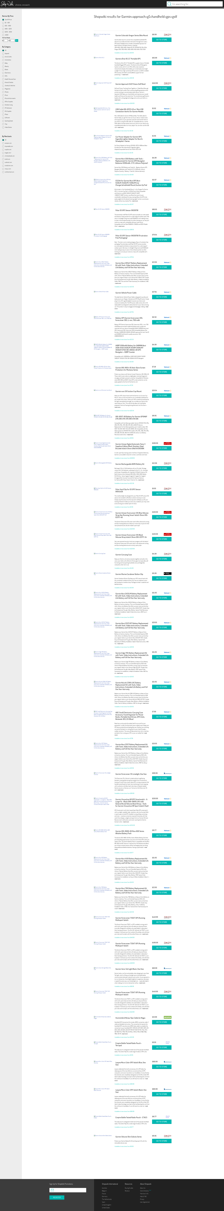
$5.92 (154, 108)
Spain (103, 1202)
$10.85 (154, 1136)
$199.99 (155, 773)
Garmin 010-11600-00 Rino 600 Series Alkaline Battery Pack (129, 832)
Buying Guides (129, 1188)
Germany (104, 1196)
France (104, 1194)
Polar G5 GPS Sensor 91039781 (126, 210)
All (5, 50)
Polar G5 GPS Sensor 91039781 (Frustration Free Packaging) (131, 236)
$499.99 (155, 942)
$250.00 (155, 798)
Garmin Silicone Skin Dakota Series (128, 1136)
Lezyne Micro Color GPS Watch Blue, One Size (130, 1063)
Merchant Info (144, 1194)
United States (106, 1208)
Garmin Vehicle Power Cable (125, 293)
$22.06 (154, 463)
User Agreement (145, 1202)
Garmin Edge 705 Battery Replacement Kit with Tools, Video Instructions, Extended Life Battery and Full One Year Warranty (131, 655)
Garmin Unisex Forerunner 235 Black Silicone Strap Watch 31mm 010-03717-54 (131, 536)
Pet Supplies (8, 111)
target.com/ (8, 153)
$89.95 (154, 209)
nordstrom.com (9, 165)
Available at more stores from (124, 53)
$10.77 (154, 1116)
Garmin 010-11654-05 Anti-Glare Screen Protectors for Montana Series (130, 368)
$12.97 (154, 180)
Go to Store (161, 39)
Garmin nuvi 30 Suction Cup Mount (128, 391)
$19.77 (154, 830)
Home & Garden (9, 82)
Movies (6, 92)
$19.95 (154, 416)
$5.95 (154, 136)
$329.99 (155, 512)
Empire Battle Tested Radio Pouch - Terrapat (128, 1044)
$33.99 (154, 1017)
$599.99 (155, 443)
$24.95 (154, 593)
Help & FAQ (143, 1196)
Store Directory (144, 1191)
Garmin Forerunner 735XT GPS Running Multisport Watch (130, 919)
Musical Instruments (10, 98)
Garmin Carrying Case (123, 554)
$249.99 (155, 83)
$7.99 (154, 712)
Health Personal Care (10, 79)
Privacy (142, 1199)
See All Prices (8, 19)
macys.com (8, 169)
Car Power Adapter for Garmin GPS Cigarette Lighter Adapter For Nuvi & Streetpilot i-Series (129, 139)
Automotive (8, 60)
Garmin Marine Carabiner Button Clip (129, 574)
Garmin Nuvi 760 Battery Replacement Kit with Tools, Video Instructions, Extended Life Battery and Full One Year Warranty (131, 890)
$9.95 (154, 1042)
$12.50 (154, 317)
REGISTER (57, 1197)
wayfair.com (8, 149)
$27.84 (154, 292)
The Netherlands (107, 1199)
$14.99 (154, 158)
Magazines (7, 89)
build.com (7, 159)
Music (6, 95)
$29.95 (154, 622)
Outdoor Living (9, 105)
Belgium (104, 1191)
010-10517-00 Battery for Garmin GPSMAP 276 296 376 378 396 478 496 (131, 417)
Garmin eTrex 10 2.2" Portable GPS (128, 58)
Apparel (7, 53)
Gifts (6, 76)
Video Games (8, 127)
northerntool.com (9, 172)
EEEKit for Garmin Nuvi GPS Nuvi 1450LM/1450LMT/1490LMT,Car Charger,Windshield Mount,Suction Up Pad (131, 182)
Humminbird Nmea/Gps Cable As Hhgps (130, 1018)
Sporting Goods (9, 121)
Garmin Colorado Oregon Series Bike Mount (131, 35)
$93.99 (154, 58)
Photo (6, 114)
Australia (104, 1188)
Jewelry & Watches (10, 85)
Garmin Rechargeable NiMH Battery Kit (129, 464)
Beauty (7, 66)
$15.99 (154, 573)
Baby (6, 63)
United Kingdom (106, 1205)
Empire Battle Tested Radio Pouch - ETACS (131, 1117)
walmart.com (8, 162)
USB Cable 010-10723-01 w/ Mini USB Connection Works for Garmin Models (129, 110)
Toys (6, 124)
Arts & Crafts (8, 57)
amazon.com (8, 143)
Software (7, 117)
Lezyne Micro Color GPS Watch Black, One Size (130, 1091)
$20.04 (154, 390)
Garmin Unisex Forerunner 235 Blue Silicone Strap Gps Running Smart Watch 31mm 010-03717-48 (131, 515)
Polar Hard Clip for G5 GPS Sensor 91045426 (128, 490)
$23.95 (154, 262)
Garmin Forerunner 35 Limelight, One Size (130, 774)
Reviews (127, 1191)
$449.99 (155, 917)
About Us (142, 1188)
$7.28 (154, 367)
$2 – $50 (7, 22)
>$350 (6, 35)
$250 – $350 (8, 32)
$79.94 (154, 235)
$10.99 (154, 34)
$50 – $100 (8, 26)
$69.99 (154, 968)
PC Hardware (8, 108)
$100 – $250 (8, 29)
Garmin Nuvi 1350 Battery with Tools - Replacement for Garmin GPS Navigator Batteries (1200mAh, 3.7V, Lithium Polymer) (131, 160)
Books (6, 69)
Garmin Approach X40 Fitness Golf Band (130, 84)
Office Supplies (9, 101)
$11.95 (154, 488)
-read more (125, 74)
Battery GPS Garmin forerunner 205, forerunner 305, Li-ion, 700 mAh (129, 319)
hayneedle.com (9, 146)
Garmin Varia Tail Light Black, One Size (129, 969)
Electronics (8, 73)
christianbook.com (10, 156)
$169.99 (155, 1061)
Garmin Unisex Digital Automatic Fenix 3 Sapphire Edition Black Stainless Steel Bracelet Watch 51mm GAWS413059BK (130, 446)
